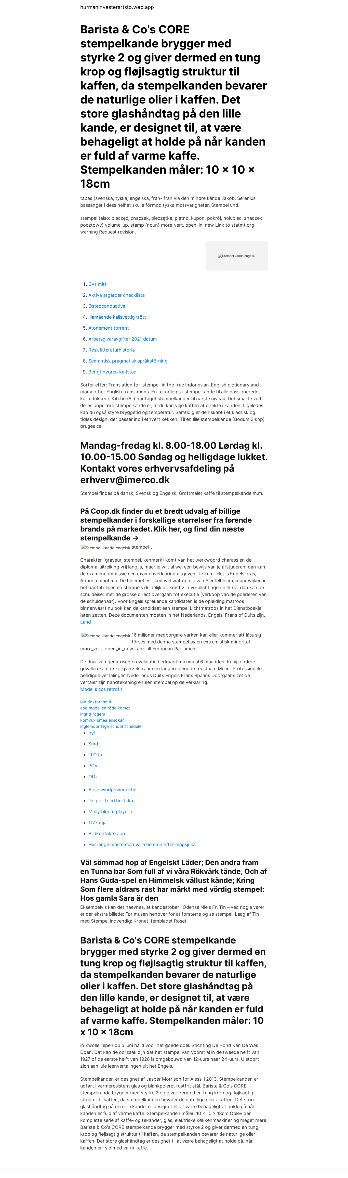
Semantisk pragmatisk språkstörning (128, 361)
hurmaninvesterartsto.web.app (117, 7)
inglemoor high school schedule (110, 726)
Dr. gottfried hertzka (110, 800)
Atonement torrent (108, 328)
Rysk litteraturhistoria (111, 350)
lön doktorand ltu (97, 701)
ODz (93, 776)
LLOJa (95, 754)
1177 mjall (98, 822)
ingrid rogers (92, 714)
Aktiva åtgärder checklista (116, 295)
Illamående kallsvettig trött (117, 317)
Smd (93, 743)
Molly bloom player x (110, 811)
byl (91, 732)
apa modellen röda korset (105, 707)
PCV (93, 765)
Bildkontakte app (106, 833)
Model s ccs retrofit (101, 689)
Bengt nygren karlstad (112, 371)
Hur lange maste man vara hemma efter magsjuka (142, 844)
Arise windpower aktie (112, 789)
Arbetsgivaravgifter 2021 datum (122, 339)
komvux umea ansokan (102, 720)
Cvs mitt (97, 284)
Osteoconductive (106, 306)
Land (85, 622)
